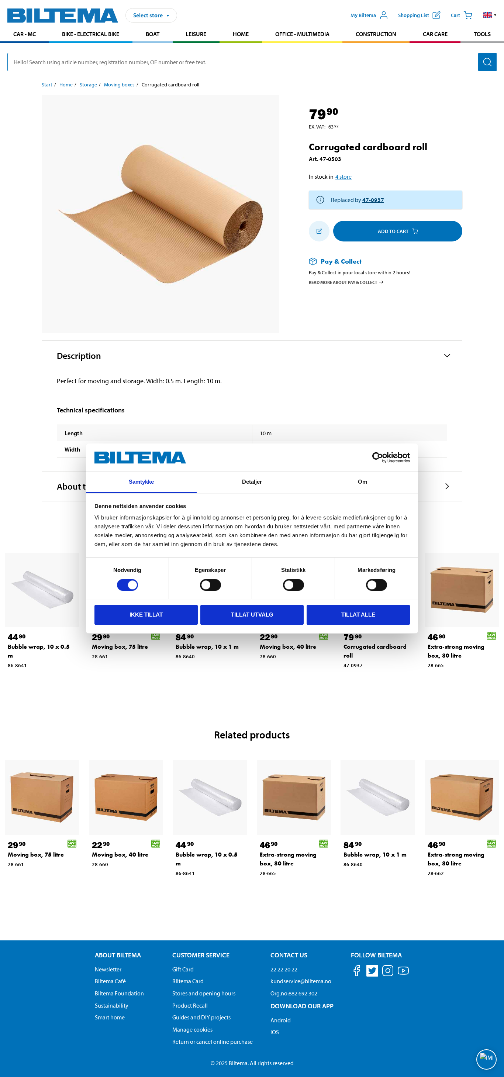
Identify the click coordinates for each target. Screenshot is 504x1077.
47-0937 (373, 199)
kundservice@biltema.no (300, 981)
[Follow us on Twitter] (372, 972)
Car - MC (24, 34)
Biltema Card (188, 981)
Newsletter (108, 969)
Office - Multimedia (302, 34)
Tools (482, 34)
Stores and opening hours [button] (203, 993)
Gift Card (183, 969)
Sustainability (111, 1005)
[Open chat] (486, 1059)
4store (343, 176)
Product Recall (190, 1005)
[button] (489, 15)
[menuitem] (24, 35)
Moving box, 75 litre (120, 647)
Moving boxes (119, 84)
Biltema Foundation (119, 993)
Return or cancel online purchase (212, 1041)
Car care (435, 34)
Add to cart (393, 231)
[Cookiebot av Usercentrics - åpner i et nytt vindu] (377, 457)
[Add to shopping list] (319, 231)
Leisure (196, 34)
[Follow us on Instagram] (388, 972)
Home (241, 34)
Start (47, 84)
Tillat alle (358, 614)
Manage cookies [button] (192, 1029)
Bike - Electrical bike (90, 34)
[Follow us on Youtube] (403, 974)
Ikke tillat (146, 614)
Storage (88, 84)
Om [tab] (362, 482)
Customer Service (200, 955)
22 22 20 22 (283, 969)
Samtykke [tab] (141, 482)
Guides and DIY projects (201, 1017)
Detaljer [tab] (252, 482)
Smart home (110, 1017)
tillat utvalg (252, 614)
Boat (152, 34)
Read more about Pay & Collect (343, 282)
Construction (376, 34)
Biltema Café (110, 981)
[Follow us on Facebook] (357, 972)
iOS (274, 1032)
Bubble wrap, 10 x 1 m (207, 647)
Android (280, 1020)
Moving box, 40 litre (288, 647)
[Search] (487, 62)
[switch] (210, 585)
